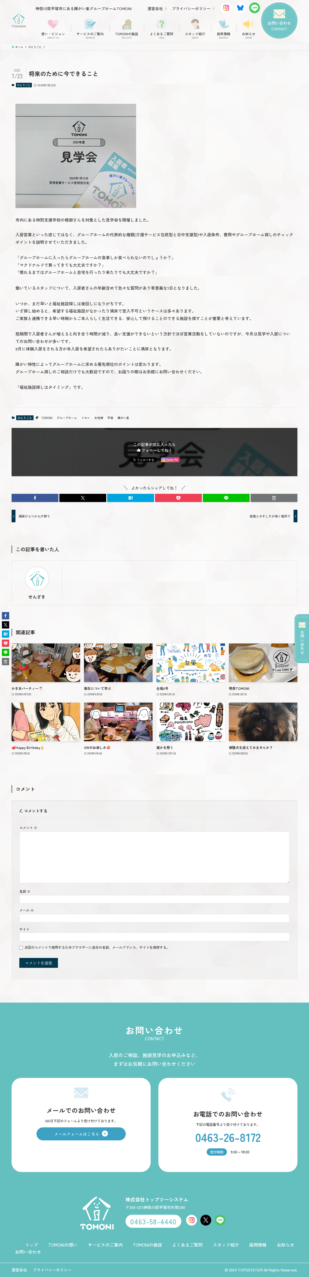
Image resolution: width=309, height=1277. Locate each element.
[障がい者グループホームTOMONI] (19, 20)
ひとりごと (23, 85)
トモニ (85, 418)
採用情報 (258, 1245)
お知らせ (285, 1245)
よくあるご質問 (187, 1245)
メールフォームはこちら (76, 1134)
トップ (31, 1245)
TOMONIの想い (62, 1245)
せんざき (37, 596)
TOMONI (46, 418)
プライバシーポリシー (191, 8)
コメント (28, 827)
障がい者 (123, 418)
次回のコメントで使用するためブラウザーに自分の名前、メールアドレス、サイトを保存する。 (97, 947)
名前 (24, 891)
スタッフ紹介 (226, 1245)
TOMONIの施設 (147, 1245)
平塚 (110, 418)
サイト (24, 929)
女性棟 (98, 418)
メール (26, 910)
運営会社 (155, 8)
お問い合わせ (302, 642)
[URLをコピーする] (274, 498)
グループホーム (67, 418)
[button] (35, 498)
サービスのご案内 (105, 1245)
